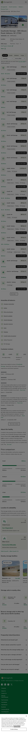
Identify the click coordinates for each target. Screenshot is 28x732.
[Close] (26, 716)
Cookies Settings (14, 729)
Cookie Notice (17, 726)
